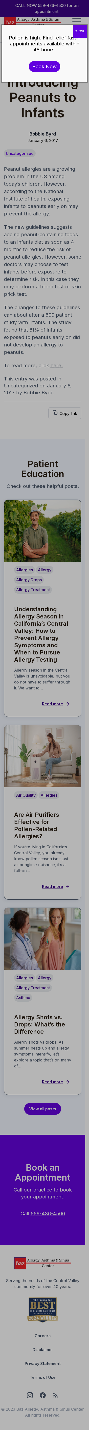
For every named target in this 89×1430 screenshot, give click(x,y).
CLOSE (80, 31)
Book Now (44, 66)
